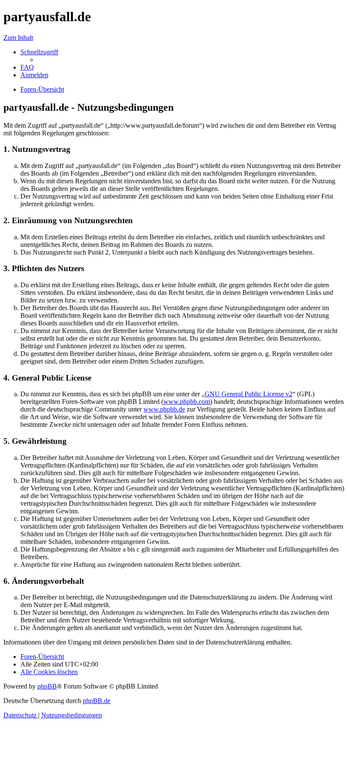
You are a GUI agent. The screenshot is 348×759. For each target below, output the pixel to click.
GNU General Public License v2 (248, 394)
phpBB (47, 686)
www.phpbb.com (186, 401)
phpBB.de (96, 700)
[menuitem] (27, 67)
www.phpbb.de (164, 409)
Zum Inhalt (18, 37)
